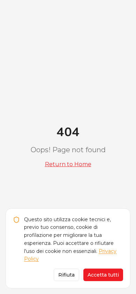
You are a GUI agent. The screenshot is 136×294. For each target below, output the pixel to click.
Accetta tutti (103, 275)
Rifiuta (66, 275)
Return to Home (68, 164)
